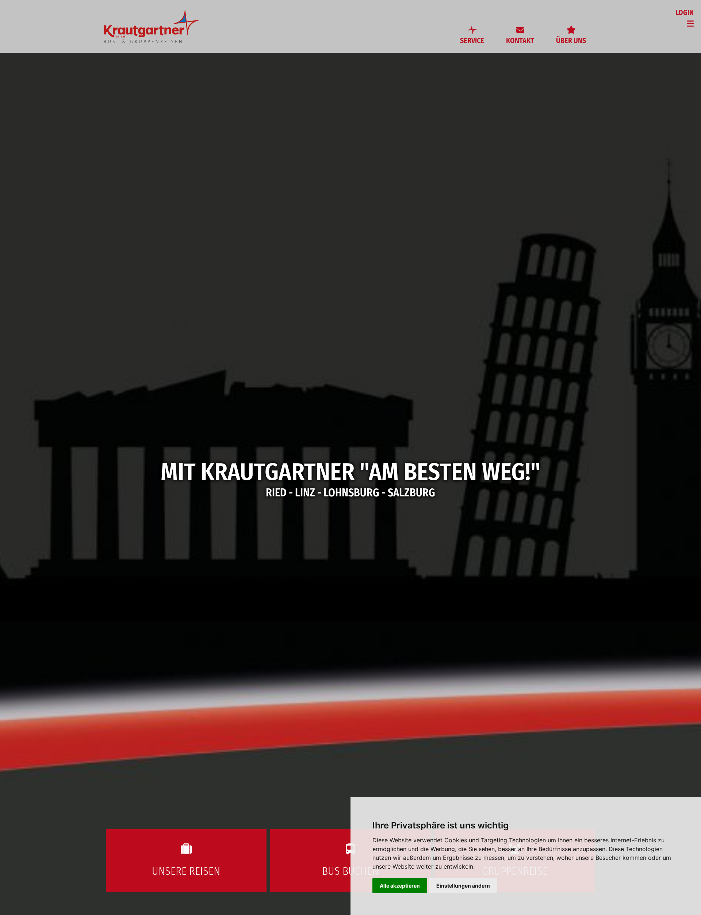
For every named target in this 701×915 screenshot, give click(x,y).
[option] (350, 457)
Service (472, 40)
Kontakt (520, 40)
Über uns (571, 40)
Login (684, 12)
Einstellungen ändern (463, 885)
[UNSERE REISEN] (186, 832)
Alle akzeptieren (400, 885)
